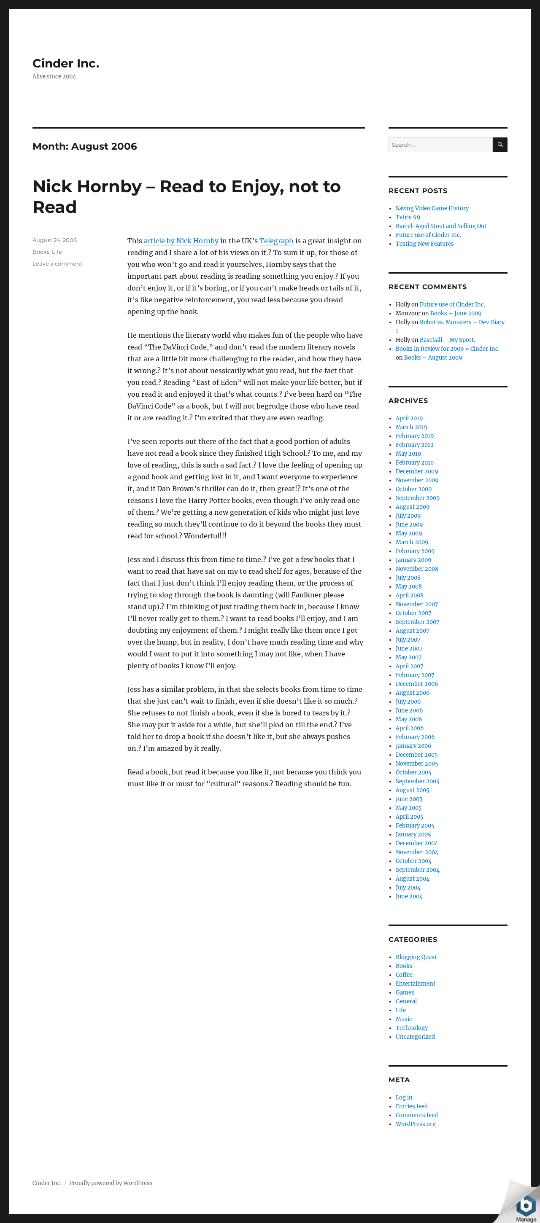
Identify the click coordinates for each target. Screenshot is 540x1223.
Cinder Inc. (65, 63)
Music (404, 1019)
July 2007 (408, 639)
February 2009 (415, 551)
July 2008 (408, 577)
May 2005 (409, 808)
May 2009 (409, 533)
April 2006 (410, 728)
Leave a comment (57, 263)
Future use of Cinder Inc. (428, 235)
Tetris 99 (408, 217)
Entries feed (412, 1106)
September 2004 (418, 870)
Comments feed (417, 1115)
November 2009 (417, 480)
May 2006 (409, 719)
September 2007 (418, 622)
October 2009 (414, 489)
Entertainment (415, 983)
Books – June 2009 (456, 313)
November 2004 (417, 852)
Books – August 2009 (433, 357)
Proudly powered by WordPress (111, 1183)
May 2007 (409, 657)
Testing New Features (425, 243)
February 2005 (415, 825)
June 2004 (409, 896)
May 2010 (408, 453)
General (406, 1001)
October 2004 (414, 861)
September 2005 (418, 781)
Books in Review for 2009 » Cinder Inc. (448, 348)
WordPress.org (416, 1124)
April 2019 (409, 418)
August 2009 (413, 507)
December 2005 (417, 754)
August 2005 (412, 790)
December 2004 (417, 843)
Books (40, 251)
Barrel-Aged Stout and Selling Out (441, 226)
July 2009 (408, 515)
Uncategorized (415, 1036)
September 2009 (418, 498)
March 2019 (412, 427)
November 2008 (417, 569)
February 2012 (415, 445)
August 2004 (412, 878)
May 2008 (409, 586)
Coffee (404, 974)
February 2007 (415, 675)
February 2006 (415, 737)
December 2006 (417, 684)
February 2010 (415, 462)
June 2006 (409, 710)
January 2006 (414, 746)
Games (405, 992)
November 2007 (417, 604)
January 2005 (413, 834)
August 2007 (412, 630)
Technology (412, 1028)
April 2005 (410, 816)
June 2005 (409, 799)
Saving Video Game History (432, 208)
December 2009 (417, 471)
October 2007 (414, 613)
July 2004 (408, 887)
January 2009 (414, 560)
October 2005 (414, 772)
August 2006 (413, 692)
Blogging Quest (416, 957)
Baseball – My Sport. (447, 340)
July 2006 (408, 701)
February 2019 (415, 436)
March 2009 (412, 542)
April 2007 (410, 666)
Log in (404, 1097)
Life (57, 251)
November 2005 (417, 763)
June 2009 (409, 524)
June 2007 (409, 648)
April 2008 (410, 595)
